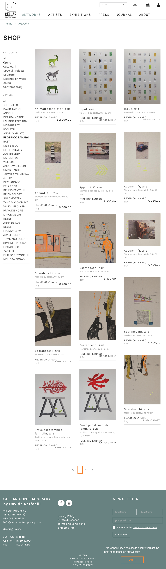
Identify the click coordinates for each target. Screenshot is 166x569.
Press (103, 15)
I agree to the (137, 527)
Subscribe (121, 534)
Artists (55, 15)
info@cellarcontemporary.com (22, 522)
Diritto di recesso (68, 519)
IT (139, 4)
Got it (132, 559)
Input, (87, 109)
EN (134, 4)
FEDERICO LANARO (46, 117)
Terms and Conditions (71, 523)
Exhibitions (80, 15)
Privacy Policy (66, 516)
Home (9, 23)
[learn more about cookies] (141, 552)
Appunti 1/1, (46, 193)
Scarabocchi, (92, 267)
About (144, 15)
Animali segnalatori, (53, 108)
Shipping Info (66, 527)
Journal (124, 15)
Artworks (31, 15)
